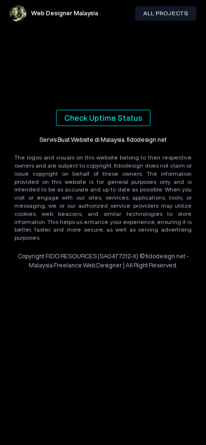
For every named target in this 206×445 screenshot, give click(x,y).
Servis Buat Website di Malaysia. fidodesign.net (103, 140)
